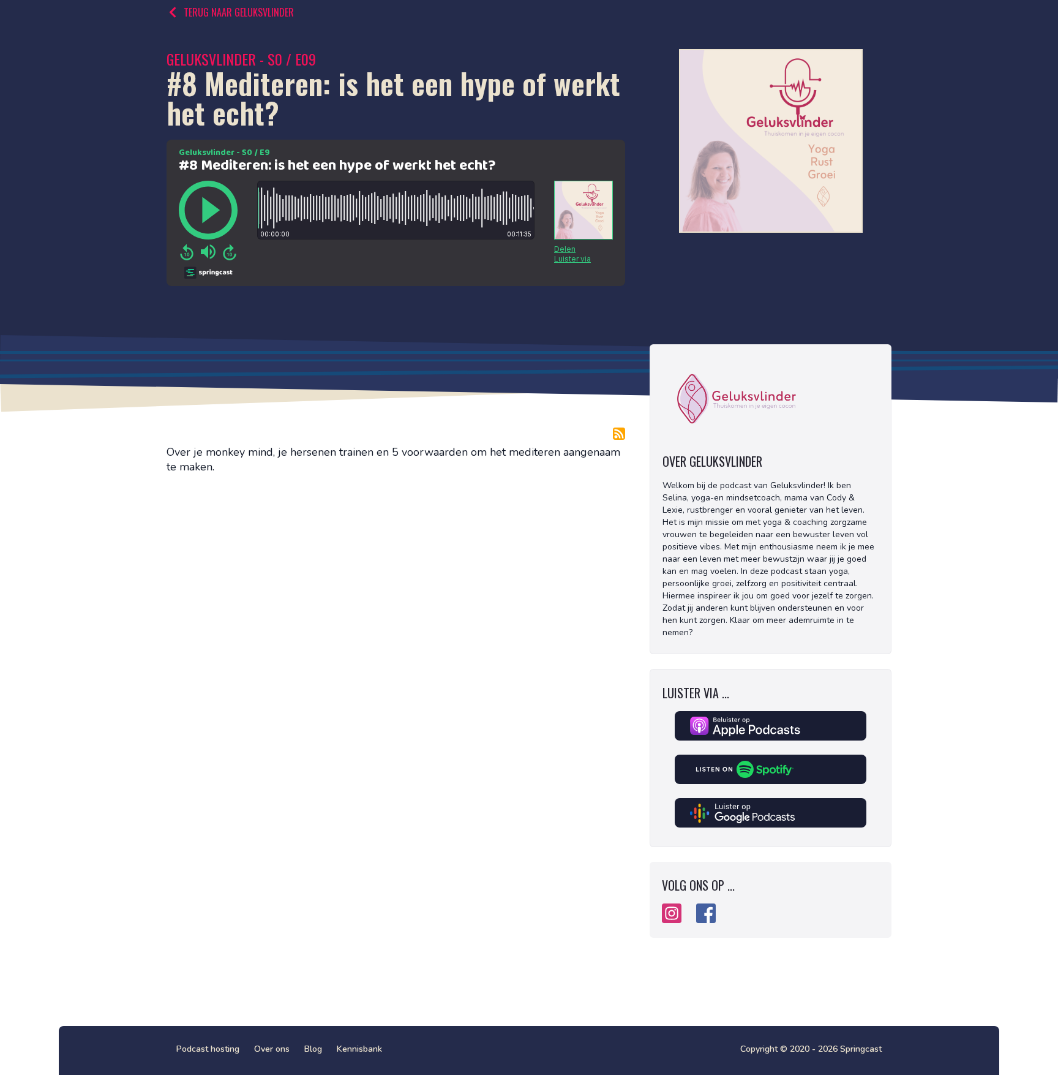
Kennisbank (359, 1049)
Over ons (272, 1049)
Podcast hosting (207, 1049)
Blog (313, 1049)
